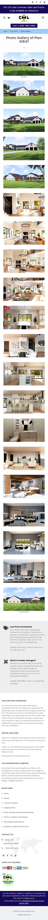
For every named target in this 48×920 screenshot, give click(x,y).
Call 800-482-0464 (24, 25)
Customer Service (11, 803)
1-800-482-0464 (11, 848)
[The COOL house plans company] (8, 880)
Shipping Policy (9, 808)
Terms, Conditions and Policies (16, 817)
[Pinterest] (33, 2)
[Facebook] (37, 2)
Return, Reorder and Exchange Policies (18, 812)
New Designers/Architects (14, 822)
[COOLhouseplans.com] (24, 17)
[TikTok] (44, 2)
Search (6, 798)
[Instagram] (40, 2)
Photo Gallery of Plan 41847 (24, 39)
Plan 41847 (14, 31)
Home (5, 31)
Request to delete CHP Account (16, 826)
